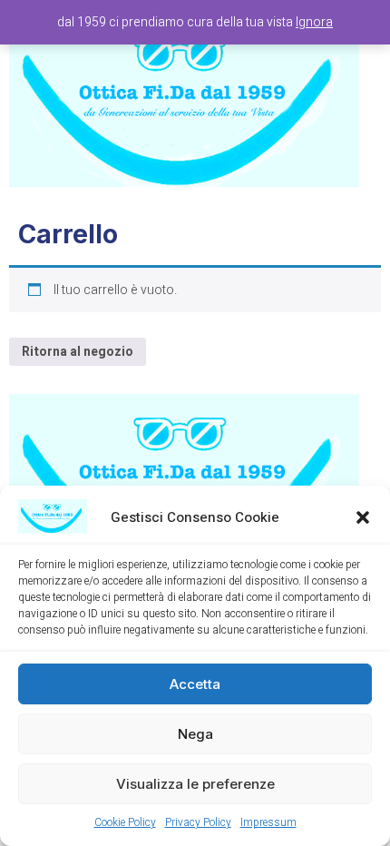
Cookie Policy (125, 822)
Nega (195, 734)
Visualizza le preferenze (195, 783)
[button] (363, 517)
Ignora (314, 22)
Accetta (195, 684)
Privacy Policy (198, 822)
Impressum (268, 822)
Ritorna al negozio (77, 351)
